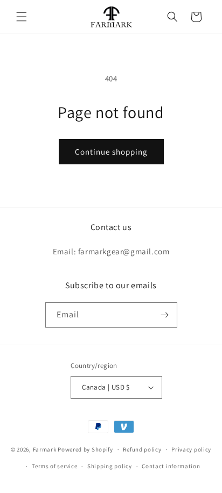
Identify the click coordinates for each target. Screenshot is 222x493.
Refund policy (142, 449)
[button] (21, 17)
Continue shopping (111, 152)
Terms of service (54, 466)
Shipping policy (109, 466)
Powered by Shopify (85, 449)
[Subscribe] (165, 315)
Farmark (45, 449)
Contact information (171, 466)
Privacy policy (191, 449)
